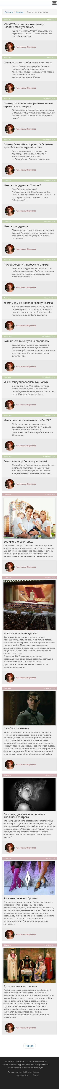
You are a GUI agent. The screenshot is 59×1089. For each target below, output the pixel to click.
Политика (7, 298)
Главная (9, 12)
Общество (7, 180)
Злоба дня (7, 19)
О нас (36, 1075)
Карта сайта (22, 1075)
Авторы (19, 12)
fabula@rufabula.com (29, 1072)
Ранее (29, 1046)
